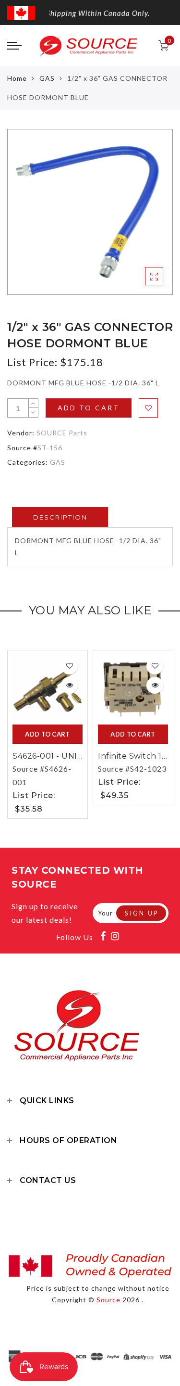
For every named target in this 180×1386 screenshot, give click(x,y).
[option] (90, 212)
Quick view (69, 685)
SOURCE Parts (61, 433)
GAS (47, 78)
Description (60, 517)
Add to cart (89, 408)
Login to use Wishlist (148, 408)
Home (17, 78)
